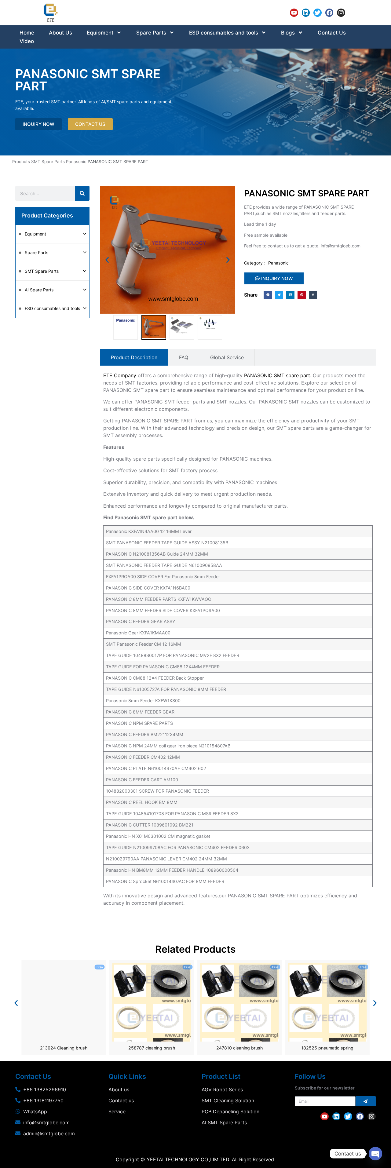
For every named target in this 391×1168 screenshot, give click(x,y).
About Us (60, 33)
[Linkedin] (306, 13)
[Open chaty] (375, 1153)
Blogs (288, 33)
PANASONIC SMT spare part (277, 375)
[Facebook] (329, 13)
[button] (107, 260)
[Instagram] (341, 13)
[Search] (82, 193)
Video (27, 41)
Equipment (100, 33)
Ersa (100, 967)
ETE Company (119, 375)
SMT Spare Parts (48, 161)
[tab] (134, 357)
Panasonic (76, 161)
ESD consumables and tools (223, 33)
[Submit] (366, 1101)
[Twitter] (317, 13)
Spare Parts (151, 33)
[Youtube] (294, 13)
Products (21, 161)
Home (27, 33)
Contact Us (332, 33)
